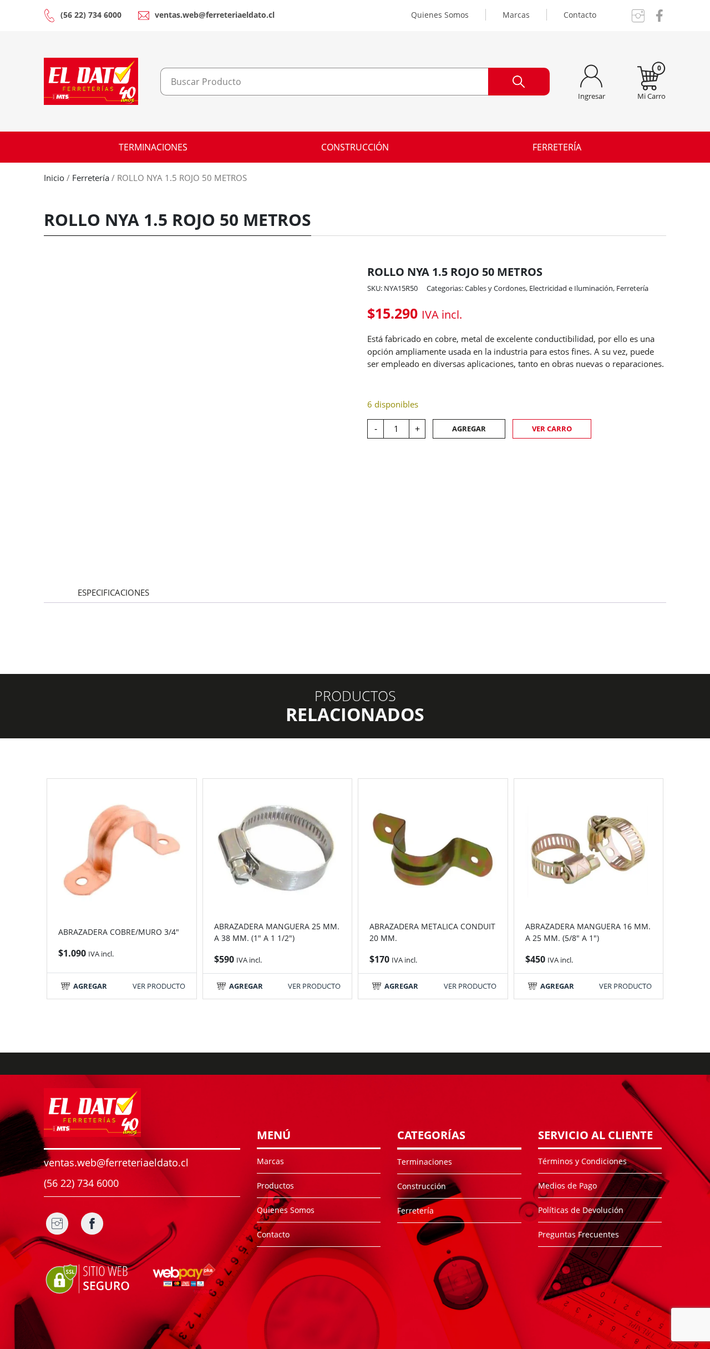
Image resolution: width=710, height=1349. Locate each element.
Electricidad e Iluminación (571, 288)
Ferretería (556, 147)
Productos (275, 1185)
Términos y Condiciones (582, 1161)
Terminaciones (153, 147)
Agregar (469, 429)
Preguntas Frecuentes (578, 1234)
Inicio (54, 177)
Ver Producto (159, 986)
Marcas (516, 14)
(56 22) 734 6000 (90, 14)
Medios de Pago (567, 1185)
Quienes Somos (440, 14)
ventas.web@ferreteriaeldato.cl (215, 14)
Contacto (580, 14)
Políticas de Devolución (580, 1210)
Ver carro (552, 429)
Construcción (355, 147)
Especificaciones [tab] (113, 592)
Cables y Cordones (495, 288)
